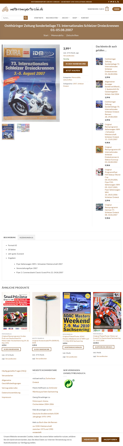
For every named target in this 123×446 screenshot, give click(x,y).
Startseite (38, 18)
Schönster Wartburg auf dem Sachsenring (45, 390)
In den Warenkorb (76, 64)
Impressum (6, 397)
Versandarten (7, 375)
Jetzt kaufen (73, 70)
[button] (98, 9)
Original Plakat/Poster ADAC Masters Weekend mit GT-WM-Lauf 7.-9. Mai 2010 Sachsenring (76, 338)
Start (46, 35)
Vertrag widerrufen (10, 388)
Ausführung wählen (73, 347)
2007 (75, 84)
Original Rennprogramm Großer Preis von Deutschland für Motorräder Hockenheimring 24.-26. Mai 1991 (15, 339)
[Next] (55, 83)
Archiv (65, 18)
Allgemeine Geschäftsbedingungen (11, 381)
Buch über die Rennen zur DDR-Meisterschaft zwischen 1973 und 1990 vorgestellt (45, 427)
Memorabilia (57, 35)
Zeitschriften (72, 35)
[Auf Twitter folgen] (111, 2)
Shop (75, 18)
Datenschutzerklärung (11, 392)
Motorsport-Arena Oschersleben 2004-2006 (43, 402)
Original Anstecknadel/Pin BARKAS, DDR (45, 342)
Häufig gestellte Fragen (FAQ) (14, 371)
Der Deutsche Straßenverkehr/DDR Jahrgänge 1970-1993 (46, 413)
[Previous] (6, 83)
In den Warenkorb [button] (11, 349)
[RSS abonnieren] (118, 2)
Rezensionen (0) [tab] (26, 238)
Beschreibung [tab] (10, 237)
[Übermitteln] (26, 18)
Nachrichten (52, 18)
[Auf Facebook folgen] (109, 2)
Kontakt (85, 18)
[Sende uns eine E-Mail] (113, 2)
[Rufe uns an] (115, 2)
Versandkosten (68, 56)
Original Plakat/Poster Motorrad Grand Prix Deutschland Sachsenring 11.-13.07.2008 (106, 338)
